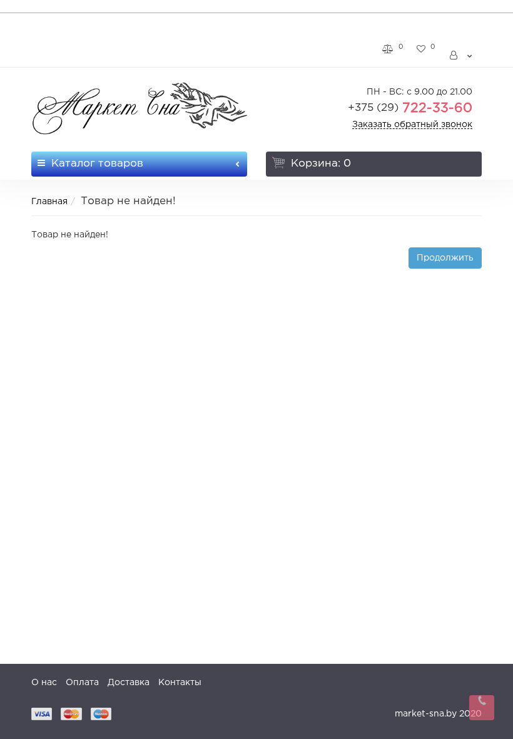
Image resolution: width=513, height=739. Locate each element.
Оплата (82, 682)
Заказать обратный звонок (412, 124)
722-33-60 (410, 108)
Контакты (179, 682)
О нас (44, 682)
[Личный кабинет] (462, 55)
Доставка (129, 682)
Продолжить (445, 258)
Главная (49, 201)
